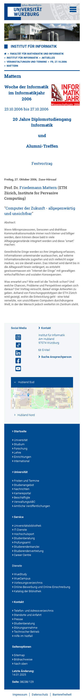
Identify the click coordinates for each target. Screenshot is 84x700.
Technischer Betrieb (26, 631)
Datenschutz (40, 694)
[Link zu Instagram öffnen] (16, 337)
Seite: (15, 681)
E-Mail (46, 350)
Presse (18, 619)
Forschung (20, 448)
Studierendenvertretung (28, 551)
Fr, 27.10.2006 (58, 61)
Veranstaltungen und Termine (27, 61)
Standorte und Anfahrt (27, 615)
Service (19, 517)
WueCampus (22, 578)
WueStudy (20, 574)
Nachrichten (21, 489)
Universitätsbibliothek (27, 525)
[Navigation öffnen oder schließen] (73, 9)
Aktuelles (48, 57)
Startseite (20, 431)
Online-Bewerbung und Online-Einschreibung (42, 587)
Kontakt (46, 328)
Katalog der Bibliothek (27, 591)
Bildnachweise (23, 659)
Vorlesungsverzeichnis (28, 582)
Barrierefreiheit (62, 694)
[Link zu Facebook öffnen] (16, 361)
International (22, 461)
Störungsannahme (25, 627)
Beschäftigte (22, 497)
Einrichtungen (22, 456)
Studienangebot (24, 485)
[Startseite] (5, 53)
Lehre (17, 452)
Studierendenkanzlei (26, 546)
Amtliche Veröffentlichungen (32, 506)
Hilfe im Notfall (23, 636)
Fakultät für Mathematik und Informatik (37, 53)
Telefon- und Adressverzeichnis (34, 610)
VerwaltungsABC (24, 501)
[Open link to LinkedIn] (16, 353)
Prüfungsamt (22, 542)
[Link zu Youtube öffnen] (16, 369)
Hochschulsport (24, 534)
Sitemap (19, 655)
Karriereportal (22, 493)
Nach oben (21, 663)
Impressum (20, 694)
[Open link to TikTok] (16, 345)
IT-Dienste (20, 529)
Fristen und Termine (26, 480)
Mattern (12, 65)
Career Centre (22, 555)
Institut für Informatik (34, 47)
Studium (19, 444)
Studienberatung (24, 538)
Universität (21, 440)
